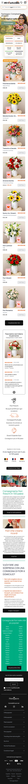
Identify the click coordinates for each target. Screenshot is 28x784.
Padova (7, 652)
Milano (7, 628)
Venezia (7, 646)
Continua (21, 88)
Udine (20, 661)
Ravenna (21, 635)
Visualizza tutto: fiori (14, 323)
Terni (20, 663)
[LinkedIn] (22, 706)
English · (19, 776)
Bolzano (21, 657)
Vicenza (21, 655)
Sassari (20, 644)
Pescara (21, 648)
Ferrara (20, 639)
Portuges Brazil (14, 781)
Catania (7, 644)
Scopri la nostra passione (14, 512)
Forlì (21, 652)
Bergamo (20, 650)
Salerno (21, 631)
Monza (20, 646)
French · (13, 774)
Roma (7, 626)
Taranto (7, 659)
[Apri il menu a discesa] (23, 712)
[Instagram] (14, 706)
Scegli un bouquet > (14, 610)
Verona (7, 648)
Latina (20, 641)
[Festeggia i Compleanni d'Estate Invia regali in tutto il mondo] (14, 26)
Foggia (20, 633)
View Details (18, 355)
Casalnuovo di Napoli (7, 631)
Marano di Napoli (7, 633)
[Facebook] (5, 706)
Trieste (7, 655)
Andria (20, 659)
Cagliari (21, 626)
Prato (7, 661)
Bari (7, 641)
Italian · (8, 776)
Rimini (20, 637)
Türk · (18, 778)
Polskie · (13, 776)
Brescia (7, 657)
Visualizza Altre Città (14, 668)
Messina (7, 650)
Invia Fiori (14, 556)
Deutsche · (19, 774)
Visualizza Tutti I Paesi (14, 468)
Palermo (7, 635)
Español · (8, 774)
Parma (20, 628)
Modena (7, 663)
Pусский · (10, 778)
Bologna (7, 637)
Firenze (7, 639)
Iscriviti (14, 684)
